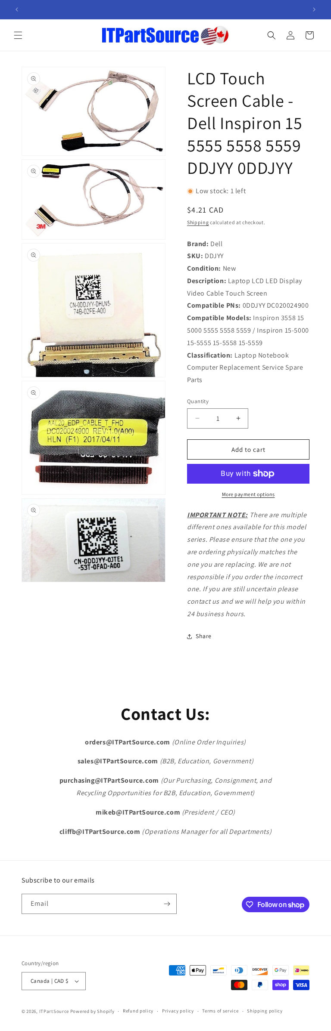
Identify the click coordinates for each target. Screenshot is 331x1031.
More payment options (248, 494)
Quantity (198, 401)
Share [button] (204, 636)
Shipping (198, 222)
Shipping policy (265, 1011)
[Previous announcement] (16, 9)
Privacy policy (178, 1011)
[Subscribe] (166, 904)
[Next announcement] (314, 9)
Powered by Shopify (92, 1011)
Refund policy (138, 1011)
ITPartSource (54, 1011)
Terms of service (220, 1011)
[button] (18, 35)
